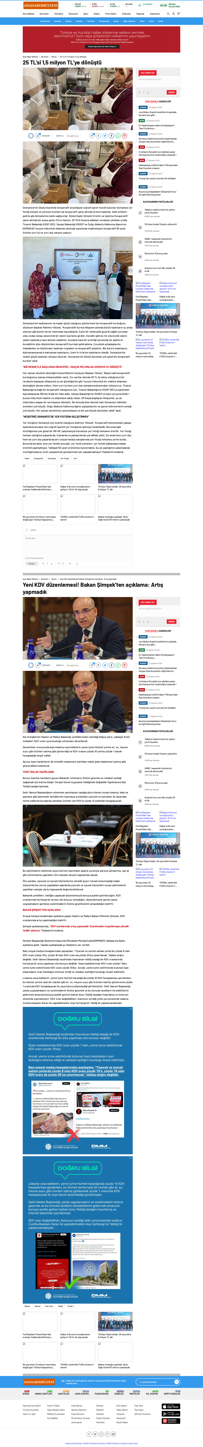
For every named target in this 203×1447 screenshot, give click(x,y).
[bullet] (63, 563)
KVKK (109, 1443)
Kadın (97, 13)
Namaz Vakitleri (43, 1392)
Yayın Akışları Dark (56, 1409)
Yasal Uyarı (133, 1443)
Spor (85, 13)
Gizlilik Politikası (90, 1443)
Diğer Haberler (129, 21)
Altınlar (69, 21)
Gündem (58, 13)
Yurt (75, 458)
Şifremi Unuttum (142, 1414)
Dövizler (57, 21)
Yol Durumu (152, 1392)
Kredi (160, 21)
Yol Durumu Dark (31, 1409)
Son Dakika (28, 13)
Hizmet (38, 1306)
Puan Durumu (102, 1392)
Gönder (31, 563)
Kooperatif (38, 458)
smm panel (76, 1422)
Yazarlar (140, 13)
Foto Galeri (111, 13)
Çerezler (102, 1443)
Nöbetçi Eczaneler (56, 1414)
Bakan (27, 1306)
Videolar (126, 13)
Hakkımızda (70, 1443)
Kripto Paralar (172, 1392)
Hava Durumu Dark (32, 1405)
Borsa (116, 21)
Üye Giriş (138, 1405)
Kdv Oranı (49, 1306)
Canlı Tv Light (29, 1414)
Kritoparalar (104, 21)
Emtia (151, 21)
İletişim (79, 1443)
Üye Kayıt (139, 1409)
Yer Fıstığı (64, 458)
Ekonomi (73, 13)
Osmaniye (52, 458)
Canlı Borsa (45, 21)
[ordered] (59, 563)
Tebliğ (60, 1306)
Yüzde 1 (70, 1306)
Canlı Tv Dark (53, 1405)
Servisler (44, 13)
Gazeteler (155, 13)
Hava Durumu (82, 1392)
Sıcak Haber (122, 1422)
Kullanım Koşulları (120, 1443)
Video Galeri (122, 1409)
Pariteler (91, 21)
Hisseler (79, 21)
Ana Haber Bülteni (30, 57)
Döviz (142, 21)
